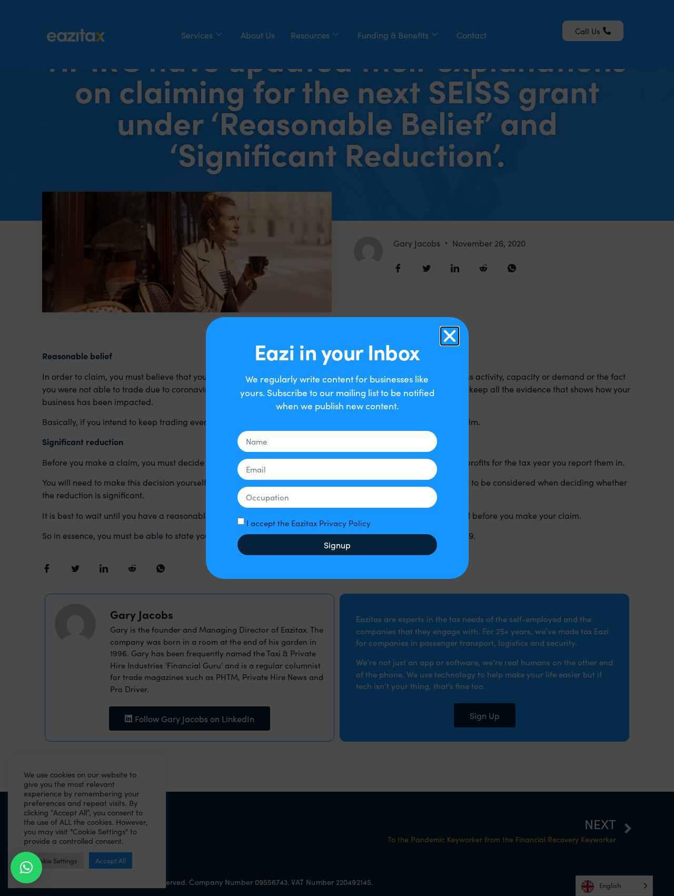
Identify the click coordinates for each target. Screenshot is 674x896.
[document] (337, 448)
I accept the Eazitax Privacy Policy (308, 522)
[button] (26, 867)
